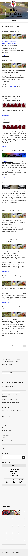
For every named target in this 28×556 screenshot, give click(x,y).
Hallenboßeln (5, 370)
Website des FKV (11, 86)
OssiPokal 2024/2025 (9, 60)
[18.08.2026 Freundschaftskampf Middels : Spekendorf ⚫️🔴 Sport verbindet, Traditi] (5, 512)
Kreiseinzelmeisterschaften (9, 41)
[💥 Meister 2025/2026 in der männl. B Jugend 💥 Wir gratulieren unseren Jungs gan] (11, 534)
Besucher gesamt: (7, 440)
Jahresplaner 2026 (6, 367)
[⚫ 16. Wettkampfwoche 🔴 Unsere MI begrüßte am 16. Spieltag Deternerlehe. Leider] (5, 534)
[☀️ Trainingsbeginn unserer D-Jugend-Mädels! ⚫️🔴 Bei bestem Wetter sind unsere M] (23, 512)
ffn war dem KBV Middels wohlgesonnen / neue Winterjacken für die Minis (11, 98)
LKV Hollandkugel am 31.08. (12, 210)
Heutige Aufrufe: (7, 425)
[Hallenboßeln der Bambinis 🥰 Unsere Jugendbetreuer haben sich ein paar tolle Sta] (17, 527)
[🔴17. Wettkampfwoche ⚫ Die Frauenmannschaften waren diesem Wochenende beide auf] (23, 527)
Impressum (12, 410)
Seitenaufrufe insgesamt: (9, 446)
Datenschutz (5, 410)
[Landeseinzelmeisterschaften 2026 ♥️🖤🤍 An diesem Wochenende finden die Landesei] (5, 527)
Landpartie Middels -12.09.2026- (10, 389)
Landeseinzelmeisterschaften (10, 43)
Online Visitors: (6, 419)
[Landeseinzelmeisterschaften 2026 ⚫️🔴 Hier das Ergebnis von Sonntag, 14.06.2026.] (17, 520)
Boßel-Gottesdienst (9, 182)
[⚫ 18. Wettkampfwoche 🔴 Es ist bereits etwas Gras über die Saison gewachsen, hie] (11, 527)
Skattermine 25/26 (7, 373)
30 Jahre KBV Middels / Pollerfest (13, 150)
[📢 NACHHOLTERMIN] (17, 541)
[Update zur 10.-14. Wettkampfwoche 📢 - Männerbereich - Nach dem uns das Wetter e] (11, 541)
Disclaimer (18, 410)
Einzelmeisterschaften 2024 (11, 31)
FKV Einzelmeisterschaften (9, 386)
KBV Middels (14, 12)
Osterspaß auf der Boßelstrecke (10, 402)
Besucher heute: (7, 430)
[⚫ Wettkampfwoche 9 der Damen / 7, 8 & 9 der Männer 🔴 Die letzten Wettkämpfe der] (23, 541)
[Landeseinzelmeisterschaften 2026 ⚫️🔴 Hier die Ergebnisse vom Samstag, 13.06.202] (23, 520)
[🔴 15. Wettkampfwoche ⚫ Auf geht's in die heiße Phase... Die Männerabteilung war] (17, 534)
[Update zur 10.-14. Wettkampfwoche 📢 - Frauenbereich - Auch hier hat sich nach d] (5, 541)
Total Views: (5, 435)
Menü (14, 20)
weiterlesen (5, 56)
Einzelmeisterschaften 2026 (9, 399)
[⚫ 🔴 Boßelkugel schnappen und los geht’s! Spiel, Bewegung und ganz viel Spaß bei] (23, 534)
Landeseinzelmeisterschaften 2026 (11, 392)
